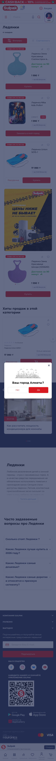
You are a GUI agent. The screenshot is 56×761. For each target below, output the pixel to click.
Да (38, 390)
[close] (49, 365)
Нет (17, 390)
